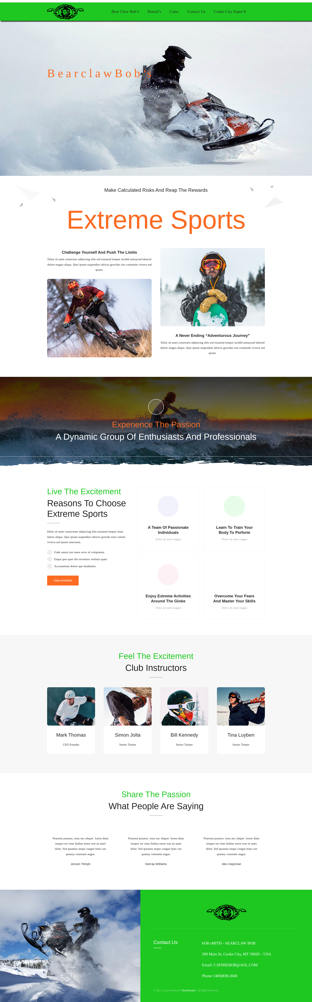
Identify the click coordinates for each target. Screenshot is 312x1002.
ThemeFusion (188, 990)
